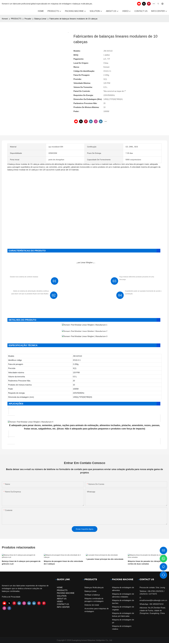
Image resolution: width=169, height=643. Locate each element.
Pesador (27, 19)
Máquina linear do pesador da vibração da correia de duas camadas (145, 562)
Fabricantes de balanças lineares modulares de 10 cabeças (73, 19)
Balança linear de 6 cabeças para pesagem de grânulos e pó (21, 562)
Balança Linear (40, 19)
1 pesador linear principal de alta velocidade (104, 559)
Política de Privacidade (11, 597)
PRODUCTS (16, 19)
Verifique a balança (92, 595)
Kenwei (5, 19)
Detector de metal (91, 605)
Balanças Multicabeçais (94, 587)
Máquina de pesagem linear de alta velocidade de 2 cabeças (63, 562)
